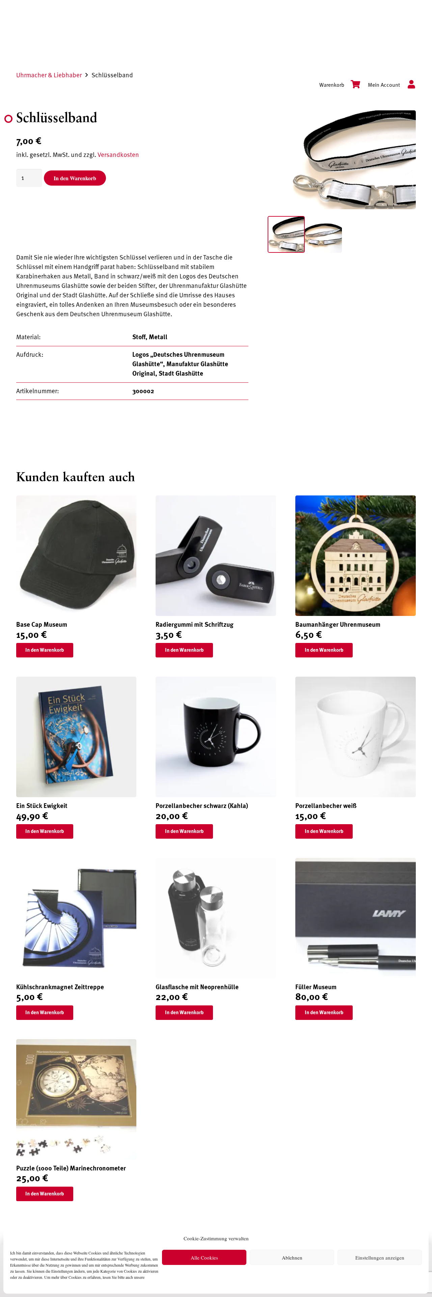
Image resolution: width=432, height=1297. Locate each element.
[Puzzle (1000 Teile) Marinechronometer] (76, 1043)
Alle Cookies (204, 1257)
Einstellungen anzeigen (379, 1257)
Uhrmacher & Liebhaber (49, 75)
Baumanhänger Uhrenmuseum (337, 624)
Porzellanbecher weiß (326, 806)
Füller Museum (315, 987)
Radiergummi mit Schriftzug (195, 624)
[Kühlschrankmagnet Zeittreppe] (76, 862)
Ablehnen (292, 1257)
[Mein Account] (408, 85)
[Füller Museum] (355, 862)
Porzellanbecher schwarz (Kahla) (202, 806)
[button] (403, 123)
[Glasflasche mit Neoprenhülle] (216, 862)
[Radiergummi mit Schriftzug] (216, 500)
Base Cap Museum (41, 624)
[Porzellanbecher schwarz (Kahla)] (216, 681)
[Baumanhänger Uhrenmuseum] (355, 500)
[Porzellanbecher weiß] (355, 681)
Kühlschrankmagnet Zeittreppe (60, 987)
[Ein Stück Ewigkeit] (76, 681)
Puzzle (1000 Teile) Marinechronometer (71, 1168)
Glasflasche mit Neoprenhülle (197, 987)
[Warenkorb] (352, 85)
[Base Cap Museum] (76, 500)
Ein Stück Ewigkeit (42, 806)
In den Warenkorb (75, 178)
